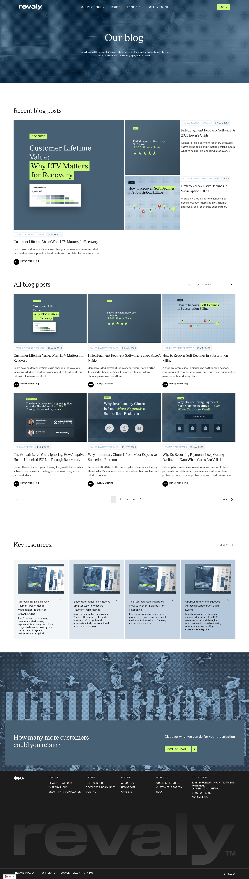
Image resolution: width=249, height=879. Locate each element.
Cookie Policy (70, 873)
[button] (93, 7)
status (89, 873)
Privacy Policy (24, 873)
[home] (30, 7)
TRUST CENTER (47, 873)
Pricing (115, 7)
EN (10, 877)
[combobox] (9, 876)
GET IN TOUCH (158, 7)
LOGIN (223, 7)
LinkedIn (229, 874)
